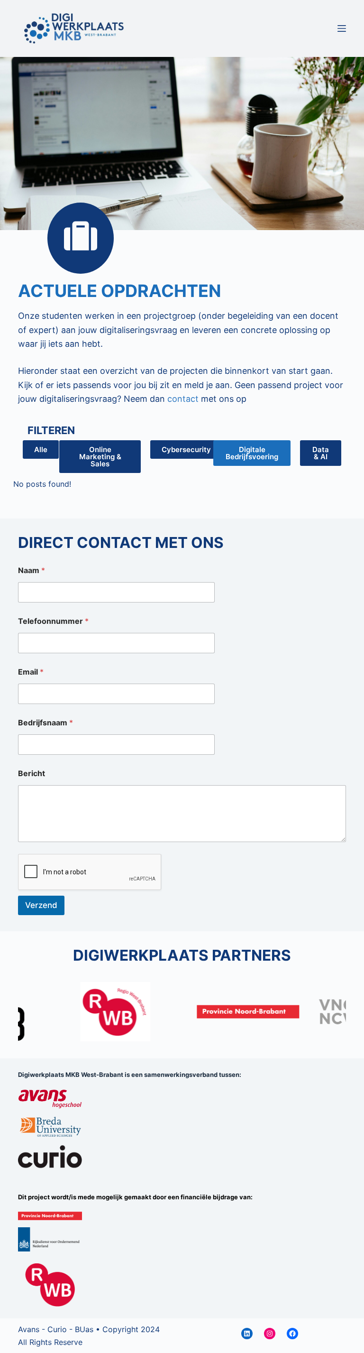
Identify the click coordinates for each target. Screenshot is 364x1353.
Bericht (31, 773)
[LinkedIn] (247, 1333)
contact (183, 399)
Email (31, 671)
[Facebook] (292, 1333)
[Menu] (341, 28)
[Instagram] (269, 1333)
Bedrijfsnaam (45, 722)
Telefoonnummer (53, 621)
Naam (31, 570)
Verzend (41, 905)
